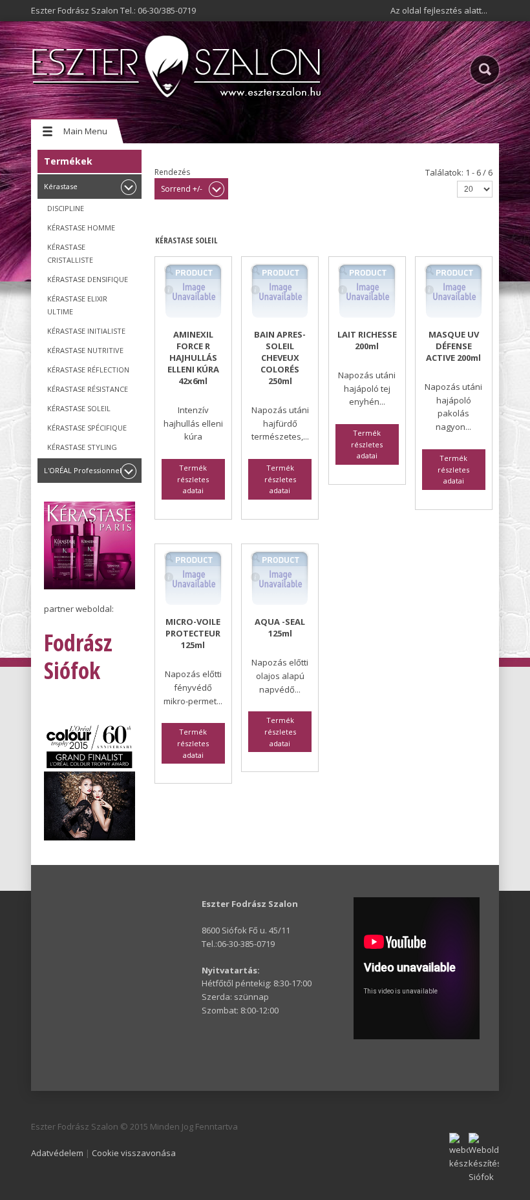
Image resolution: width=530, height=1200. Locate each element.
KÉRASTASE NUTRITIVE (85, 350)
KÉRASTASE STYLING (82, 447)
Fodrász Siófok (78, 657)
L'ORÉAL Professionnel (83, 470)
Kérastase (61, 186)
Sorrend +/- (181, 188)
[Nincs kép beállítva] (169, 270)
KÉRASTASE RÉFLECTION (88, 369)
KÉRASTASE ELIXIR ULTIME (77, 305)
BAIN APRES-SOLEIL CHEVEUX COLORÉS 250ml (280, 358)
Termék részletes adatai (169, 290)
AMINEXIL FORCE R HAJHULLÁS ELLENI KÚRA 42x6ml (193, 358)
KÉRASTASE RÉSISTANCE (87, 389)
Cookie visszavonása (134, 1153)
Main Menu (85, 131)
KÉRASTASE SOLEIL (79, 408)
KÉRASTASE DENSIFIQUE (87, 279)
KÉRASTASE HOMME (81, 227)
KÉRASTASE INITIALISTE (86, 331)
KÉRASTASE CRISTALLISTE (70, 253)
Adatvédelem (57, 1153)
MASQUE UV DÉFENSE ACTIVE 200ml (453, 346)
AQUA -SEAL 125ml (280, 627)
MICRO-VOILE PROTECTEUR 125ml (192, 633)
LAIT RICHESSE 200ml (367, 340)
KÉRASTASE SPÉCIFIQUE (87, 427)
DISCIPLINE (65, 208)
